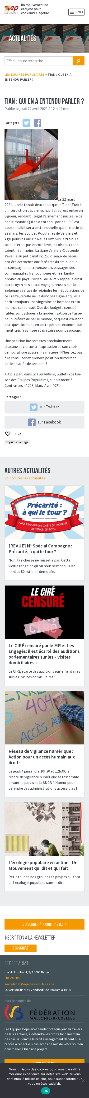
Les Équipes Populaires (25, 74)
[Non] (83, 1080)
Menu (79, 12)
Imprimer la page (17, 442)
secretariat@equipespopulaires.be (30, 984)
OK (45, 1091)
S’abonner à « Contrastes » (44, 926)
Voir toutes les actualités (25, 478)
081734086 (12, 978)
